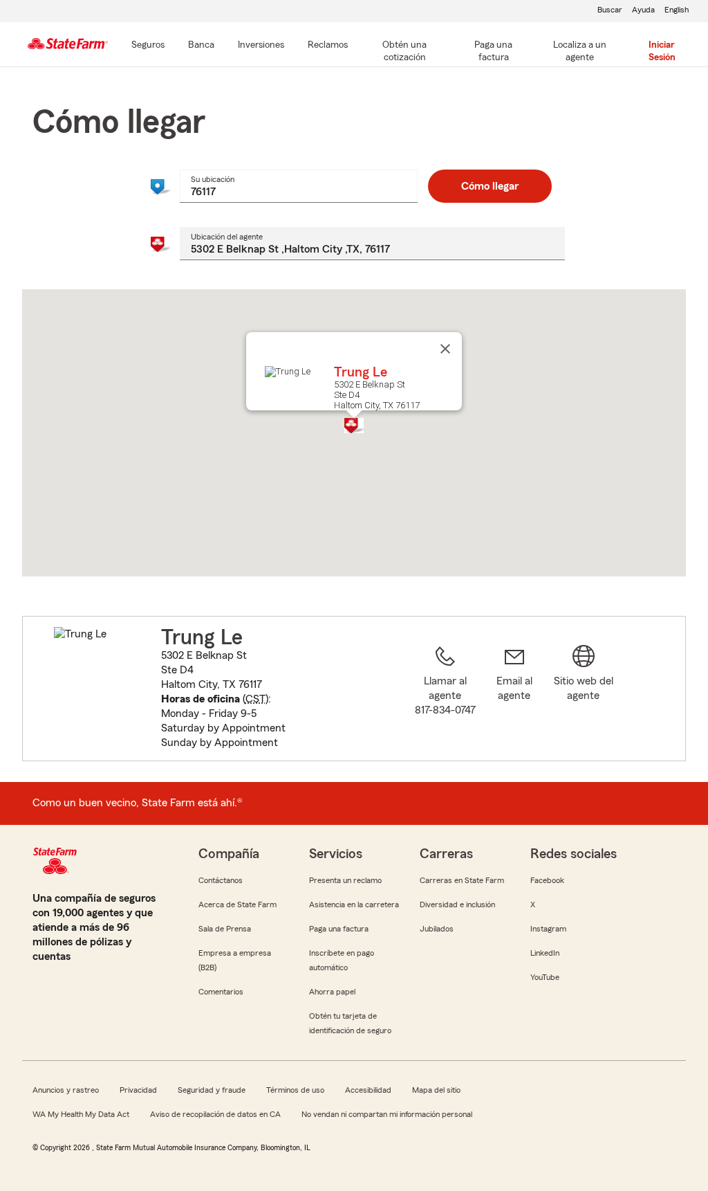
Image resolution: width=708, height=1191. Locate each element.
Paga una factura (339, 929)
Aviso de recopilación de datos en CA (215, 1114)
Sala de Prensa (224, 929)
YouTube (544, 977)
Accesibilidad (368, 1090)
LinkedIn (544, 953)
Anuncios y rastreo (65, 1090)
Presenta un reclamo (345, 880)
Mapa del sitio (436, 1090)
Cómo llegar (490, 186)
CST (255, 698)
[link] (514, 697)
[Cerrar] (445, 348)
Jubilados (437, 929)
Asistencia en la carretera (354, 904)
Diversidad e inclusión (457, 904)
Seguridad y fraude (211, 1090)
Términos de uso (295, 1090)
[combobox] (298, 186)
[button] (354, 425)
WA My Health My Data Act (80, 1114)
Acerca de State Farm (237, 904)
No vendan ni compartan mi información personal (386, 1114)
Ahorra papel (332, 992)
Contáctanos (220, 880)
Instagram (548, 929)
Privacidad (138, 1090)
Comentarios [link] (220, 992)
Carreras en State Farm (462, 880)
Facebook (547, 880)
